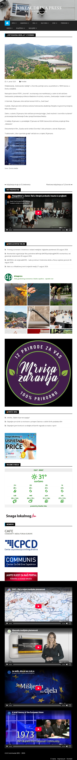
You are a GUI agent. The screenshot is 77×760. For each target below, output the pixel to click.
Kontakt (69, 759)
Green (9, 28)
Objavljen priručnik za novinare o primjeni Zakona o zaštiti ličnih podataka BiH (34, 422)
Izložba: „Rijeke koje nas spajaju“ (18, 418)
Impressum (61, 759)
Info (13, 23)
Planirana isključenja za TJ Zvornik (58, 185)
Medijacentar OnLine (16, 244)
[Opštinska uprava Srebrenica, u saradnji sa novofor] (16, 317)
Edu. (34, 23)
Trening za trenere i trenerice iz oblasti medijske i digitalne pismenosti (32, 250)
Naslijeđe (32, 28)
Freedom (64, 23)
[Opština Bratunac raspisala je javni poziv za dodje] (61, 294)
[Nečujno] (67, 230)
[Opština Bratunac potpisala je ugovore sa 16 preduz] (61, 317)
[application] (38, 213)
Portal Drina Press (39, 8)
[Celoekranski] (70, 230)
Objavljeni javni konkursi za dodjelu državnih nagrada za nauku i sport (31, 426)
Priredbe (23, 81)
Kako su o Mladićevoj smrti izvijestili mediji (22, 266)
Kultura (44, 23)
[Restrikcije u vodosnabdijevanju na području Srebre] (38, 317)
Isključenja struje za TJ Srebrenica (18, 185)
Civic (53, 23)
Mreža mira (12, 412)
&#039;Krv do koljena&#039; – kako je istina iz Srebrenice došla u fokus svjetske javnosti (38, 260)
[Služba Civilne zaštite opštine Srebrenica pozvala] (16, 294)
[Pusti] (7, 230)
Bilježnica (19, 28)
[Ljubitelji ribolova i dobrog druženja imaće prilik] (38, 294)
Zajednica (23, 23)
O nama (53, 759)
